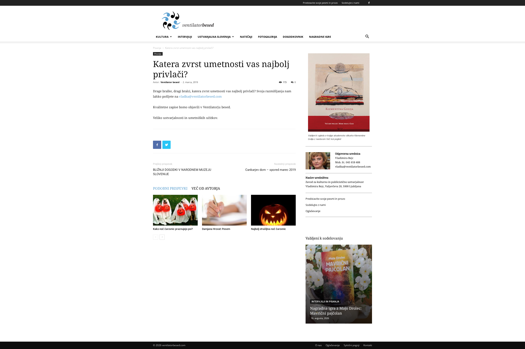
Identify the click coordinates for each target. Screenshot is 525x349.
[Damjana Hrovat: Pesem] (224, 210)
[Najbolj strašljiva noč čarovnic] (273, 210)
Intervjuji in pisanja (325, 301)
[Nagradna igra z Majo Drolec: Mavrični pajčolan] (339, 284)
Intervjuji (185, 37)
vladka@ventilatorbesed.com (200, 96)
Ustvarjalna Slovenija (214, 37)
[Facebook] (369, 3)
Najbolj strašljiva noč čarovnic (268, 228)
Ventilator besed (170, 82)
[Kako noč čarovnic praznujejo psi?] (175, 210)
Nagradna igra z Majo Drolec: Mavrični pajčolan (336, 311)
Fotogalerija (267, 37)
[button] (367, 37)
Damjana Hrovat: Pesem (216, 228)
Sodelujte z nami (350, 2)
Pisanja (157, 48)
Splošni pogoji (352, 345)
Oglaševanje (313, 211)
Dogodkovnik (293, 37)
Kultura (162, 37)
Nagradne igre (320, 37)
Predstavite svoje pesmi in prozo (320, 2)
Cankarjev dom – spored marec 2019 (270, 170)
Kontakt (367, 345)
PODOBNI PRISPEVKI (170, 188)
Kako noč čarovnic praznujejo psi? (173, 228)
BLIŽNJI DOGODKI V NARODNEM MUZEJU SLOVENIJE (182, 172)
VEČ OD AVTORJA (206, 188)
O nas (318, 345)
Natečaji (246, 37)
